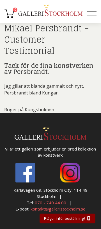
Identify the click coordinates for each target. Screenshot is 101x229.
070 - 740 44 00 (50, 202)
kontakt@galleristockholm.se (58, 209)
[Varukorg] (9, 13)
